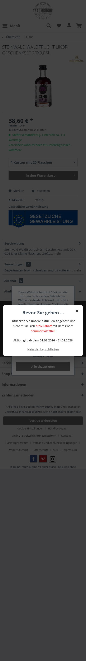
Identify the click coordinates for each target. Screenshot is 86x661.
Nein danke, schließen (43, 349)
